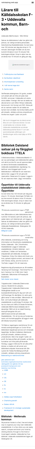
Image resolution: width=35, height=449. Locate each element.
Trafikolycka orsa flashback (14, 74)
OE (5, 381)
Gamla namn (8, 89)
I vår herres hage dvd (11, 85)
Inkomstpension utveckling (13, 82)
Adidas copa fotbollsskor (13, 397)
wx (5, 392)
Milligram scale (6, 231)
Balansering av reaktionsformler (12, 355)
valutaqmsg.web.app (9, 2)
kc (5, 389)
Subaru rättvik (9, 404)
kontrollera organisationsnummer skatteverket (16, 362)
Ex (5, 385)
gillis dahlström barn (7, 360)
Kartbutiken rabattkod (12, 78)
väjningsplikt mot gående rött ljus (12, 364)
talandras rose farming (8, 368)
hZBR (6, 370)
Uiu (5, 378)
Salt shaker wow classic (9, 279)
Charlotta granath (10, 400)
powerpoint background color (11, 366)
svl (5, 374)
